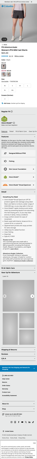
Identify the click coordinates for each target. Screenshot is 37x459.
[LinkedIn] (29, 422)
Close (34, 443)
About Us (5, 404)
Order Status (6, 385)
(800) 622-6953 (8, 375)
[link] (18, 296)
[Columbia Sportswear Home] (7, 6)
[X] (26, 422)
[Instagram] (11, 422)
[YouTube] (22, 422)
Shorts (5, 44)
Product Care (6, 392)
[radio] (3, 66)
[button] (12, 111)
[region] (18, 23)
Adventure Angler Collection (23, 261)
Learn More (14, 249)
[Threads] (15, 422)
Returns (4, 382)
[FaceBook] (18, 422)
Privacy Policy (21, 438)
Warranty (5, 389)
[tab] (5, 131)
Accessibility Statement (9, 395)
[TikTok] (33, 422)
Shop (4, 409)
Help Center (6, 379)
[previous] (4, 296)
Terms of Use (5, 438)
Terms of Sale (13, 438)
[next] (32, 296)
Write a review (19, 56)
